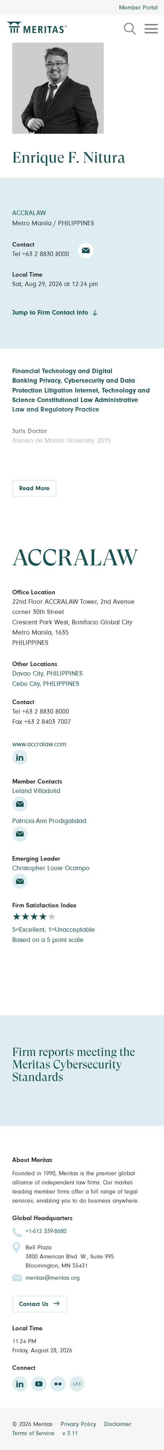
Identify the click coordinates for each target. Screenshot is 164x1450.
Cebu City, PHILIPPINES (45, 684)
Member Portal (138, 8)
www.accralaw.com (39, 744)
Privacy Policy (79, 1424)
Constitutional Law (65, 400)
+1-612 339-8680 (46, 1231)
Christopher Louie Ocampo (51, 868)
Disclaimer (117, 1424)
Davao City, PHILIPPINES (47, 673)
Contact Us (33, 1304)
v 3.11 (70, 1433)
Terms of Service (34, 1433)
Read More (34, 488)
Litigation (58, 390)
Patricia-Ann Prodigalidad (49, 821)
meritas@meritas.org (53, 1278)
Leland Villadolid (36, 791)
